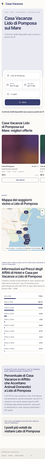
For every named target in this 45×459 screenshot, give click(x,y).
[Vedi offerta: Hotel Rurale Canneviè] (20, 149)
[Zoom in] (42, 210)
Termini (10, 455)
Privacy (4, 455)
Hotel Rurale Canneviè (9, 169)
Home (6, 12)
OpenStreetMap (36, 248)
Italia (11, 12)
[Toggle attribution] (42, 248)
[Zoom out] (42, 213)
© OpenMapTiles (20, 248)
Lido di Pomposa (21, 12)
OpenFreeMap (10, 248)
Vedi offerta (20, 180)
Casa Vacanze (14, 3)
